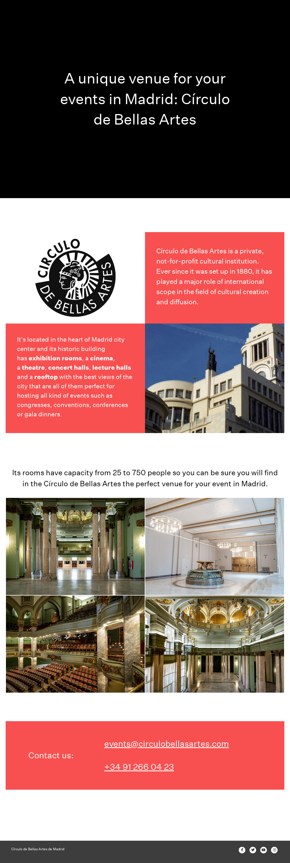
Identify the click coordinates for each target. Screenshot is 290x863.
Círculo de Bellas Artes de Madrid (37, 849)
